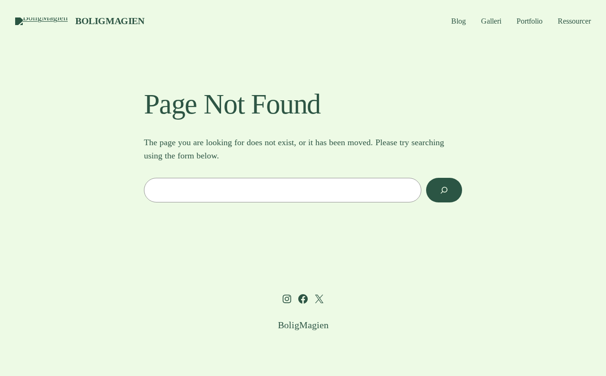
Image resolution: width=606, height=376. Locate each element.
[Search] (444, 190)
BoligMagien (109, 21)
